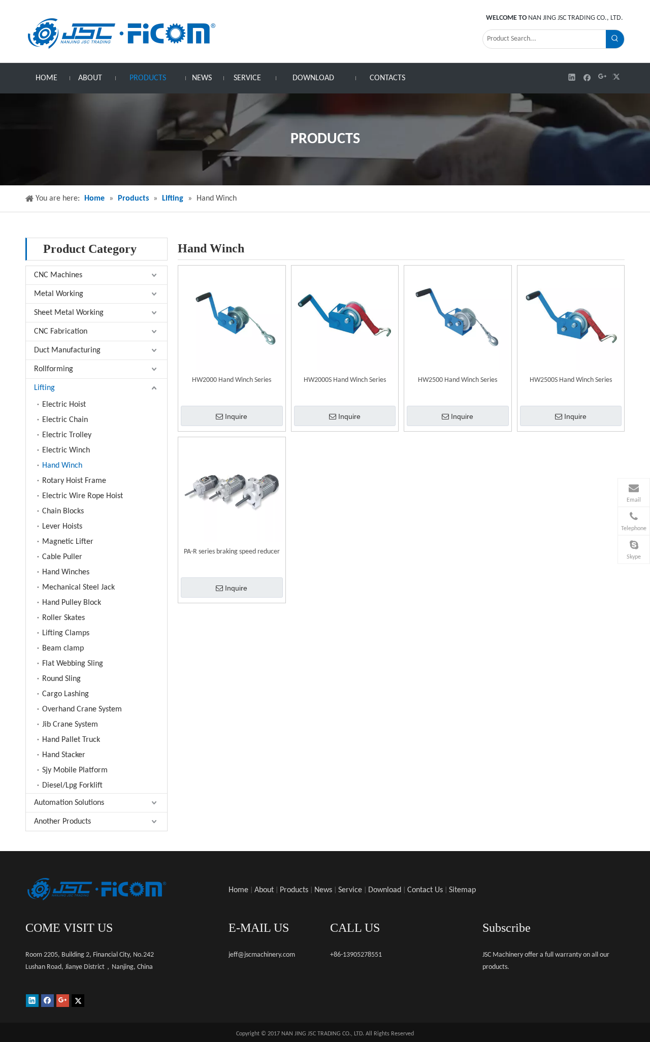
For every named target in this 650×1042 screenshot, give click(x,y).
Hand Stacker (63, 755)
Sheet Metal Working (69, 313)
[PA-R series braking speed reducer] (232, 491)
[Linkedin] (572, 77)
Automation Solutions (69, 803)
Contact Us (425, 890)
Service (350, 890)
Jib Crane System (70, 725)
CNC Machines (58, 275)
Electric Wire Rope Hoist (82, 496)
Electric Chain (65, 420)
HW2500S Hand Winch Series (571, 380)
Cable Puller (62, 557)
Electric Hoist (64, 405)
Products (294, 890)
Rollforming (53, 369)
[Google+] (602, 77)
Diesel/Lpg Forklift (72, 786)
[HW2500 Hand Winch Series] (458, 319)
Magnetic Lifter (67, 542)
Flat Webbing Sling (72, 664)
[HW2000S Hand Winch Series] (345, 319)
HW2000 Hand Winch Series (231, 380)
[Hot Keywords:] (615, 39)
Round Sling (61, 679)
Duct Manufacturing (67, 350)
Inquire (236, 416)
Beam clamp (63, 648)
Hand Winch (62, 466)
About (264, 890)
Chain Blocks (63, 511)
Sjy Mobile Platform (75, 770)
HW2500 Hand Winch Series (457, 380)
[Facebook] (587, 77)
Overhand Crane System (82, 709)
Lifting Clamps (65, 633)
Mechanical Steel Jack (78, 587)
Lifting (44, 388)
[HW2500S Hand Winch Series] (571, 319)
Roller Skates (63, 618)
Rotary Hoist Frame (74, 481)
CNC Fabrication (60, 332)
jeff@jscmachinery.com (262, 955)
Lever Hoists (62, 527)
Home (238, 890)
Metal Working (58, 294)
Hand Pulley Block (71, 603)
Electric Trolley (66, 435)
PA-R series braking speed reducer (232, 552)
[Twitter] (617, 77)
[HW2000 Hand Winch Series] (232, 319)
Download (384, 890)
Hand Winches (65, 572)
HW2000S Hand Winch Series (345, 380)
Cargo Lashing (65, 694)
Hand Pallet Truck (71, 740)
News (323, 890)
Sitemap (462, 890)
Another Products (62, 822)
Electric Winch (66, 450)
